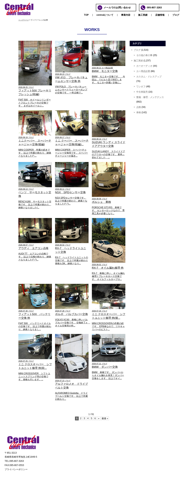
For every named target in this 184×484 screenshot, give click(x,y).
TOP (86, 15)
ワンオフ (140, 86)
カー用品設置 (143, 71)
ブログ (175, 15)
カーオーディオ (144, 66)
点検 (138, 107)
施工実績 (142, 15)
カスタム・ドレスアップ (149, 76)
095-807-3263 (154, 7)
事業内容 (126, 15)
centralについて (104, 15)
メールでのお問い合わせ (117, 7)
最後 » (105, 418)
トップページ (23, 20)
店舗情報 (160, 15)
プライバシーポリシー (16, 469)
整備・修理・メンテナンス (150, 97)
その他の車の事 (144, 55)
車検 (138, 112)
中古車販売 (142, 92)
